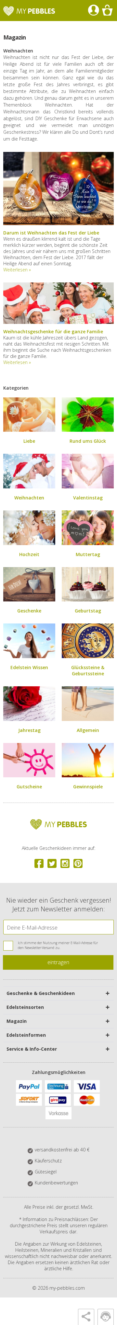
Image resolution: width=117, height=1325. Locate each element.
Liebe (29, 441)
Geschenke (29, 611)
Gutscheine (29, 786)
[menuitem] (93, 10)
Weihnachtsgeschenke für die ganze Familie (53, 331)
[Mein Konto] (93, 10)
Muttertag (88, 554)
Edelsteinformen (26, 1035)
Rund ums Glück (88, 441)
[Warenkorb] (107, 10)
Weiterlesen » (17, 270)
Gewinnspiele (88, 786)
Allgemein (88, 730)
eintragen (58, 962)
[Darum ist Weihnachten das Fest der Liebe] (58, 223)
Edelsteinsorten (25, 1007)
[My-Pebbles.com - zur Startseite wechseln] (29, 11)
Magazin (16, 1021)
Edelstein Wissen (29, 667)
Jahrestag (29, 730)
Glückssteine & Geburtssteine (87, 670)
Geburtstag (88, 611)
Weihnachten (29, 498)
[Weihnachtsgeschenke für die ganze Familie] (58, 322)
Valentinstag (88, 498)
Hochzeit (29, 554)
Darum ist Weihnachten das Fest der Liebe (51, 233)
